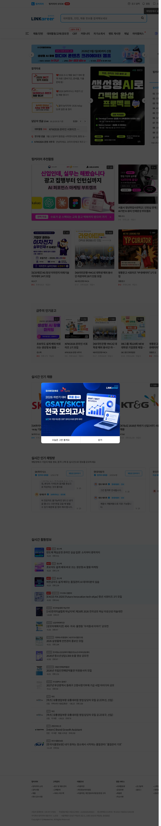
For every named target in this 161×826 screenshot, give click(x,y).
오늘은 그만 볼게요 (61, 439)
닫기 (100, 439)
